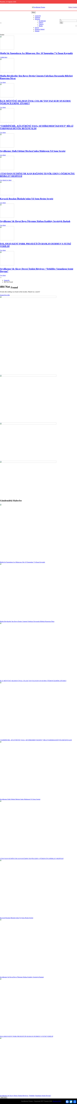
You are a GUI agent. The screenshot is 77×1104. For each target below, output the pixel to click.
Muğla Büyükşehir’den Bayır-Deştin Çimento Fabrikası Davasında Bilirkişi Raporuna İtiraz (27, 621)
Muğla (41, 26)
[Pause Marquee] (1, 277)
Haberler (37, 17)
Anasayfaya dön (5, 295)
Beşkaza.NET (57, 1101)
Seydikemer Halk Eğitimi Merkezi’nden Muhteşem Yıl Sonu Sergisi (32, 151)
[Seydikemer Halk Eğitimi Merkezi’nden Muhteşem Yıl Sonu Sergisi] (7, 147)
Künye (37, 27)
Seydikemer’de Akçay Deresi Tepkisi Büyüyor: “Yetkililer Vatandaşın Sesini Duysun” (25, 1095)
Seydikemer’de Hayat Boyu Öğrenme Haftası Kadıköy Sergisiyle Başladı (35, 221)
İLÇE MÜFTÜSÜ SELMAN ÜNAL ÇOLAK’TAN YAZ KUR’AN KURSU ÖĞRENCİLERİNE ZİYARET (33, 681)
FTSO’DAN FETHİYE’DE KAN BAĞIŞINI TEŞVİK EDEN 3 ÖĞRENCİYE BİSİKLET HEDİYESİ (31, 858)
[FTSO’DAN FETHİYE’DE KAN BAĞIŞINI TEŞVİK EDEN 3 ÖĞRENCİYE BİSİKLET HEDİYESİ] (7, 169)
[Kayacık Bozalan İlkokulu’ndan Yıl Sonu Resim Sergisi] (7, 194)
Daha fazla (4, 1097)
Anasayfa (38, 16)
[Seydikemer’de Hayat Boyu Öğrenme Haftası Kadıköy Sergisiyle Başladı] (7, 217)
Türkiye (41, 24)
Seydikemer (42, 21)
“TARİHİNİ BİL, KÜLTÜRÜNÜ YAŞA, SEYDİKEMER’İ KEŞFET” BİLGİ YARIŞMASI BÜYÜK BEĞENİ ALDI (36, 740)
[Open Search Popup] (60, 19)
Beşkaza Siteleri (40, 29)
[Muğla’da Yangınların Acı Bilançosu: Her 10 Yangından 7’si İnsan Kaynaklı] (7, 49)
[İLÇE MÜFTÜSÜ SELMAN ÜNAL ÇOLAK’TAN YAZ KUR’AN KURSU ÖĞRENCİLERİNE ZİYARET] (7, 97)
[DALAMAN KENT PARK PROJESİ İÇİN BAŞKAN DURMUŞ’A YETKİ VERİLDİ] (7, 240)
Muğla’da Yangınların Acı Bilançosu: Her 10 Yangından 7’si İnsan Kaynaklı (36, 53)
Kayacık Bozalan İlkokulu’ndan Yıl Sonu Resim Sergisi (26, 198)
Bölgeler (37, 19)
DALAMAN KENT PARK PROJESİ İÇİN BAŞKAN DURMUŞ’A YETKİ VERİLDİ (26, 1036)
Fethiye (41, 22)
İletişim (37, 31)
